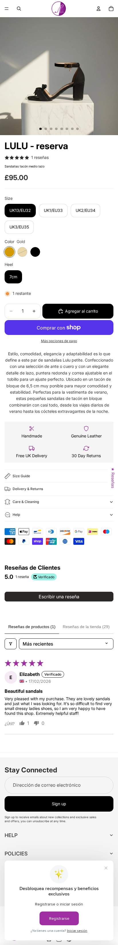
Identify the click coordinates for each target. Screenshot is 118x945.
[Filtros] (11, 643)
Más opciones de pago (59, 341)
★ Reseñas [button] (113, 477)
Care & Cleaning (26, 502)
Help (16, 514)
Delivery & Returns (28, 489)
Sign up (59, 803)
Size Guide (21, 476)
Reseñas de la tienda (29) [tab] (86, 626)
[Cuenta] (98, 8)
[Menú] (6, 8)
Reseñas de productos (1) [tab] (32, 626)
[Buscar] (19, 8)
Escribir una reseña (59, 596)
